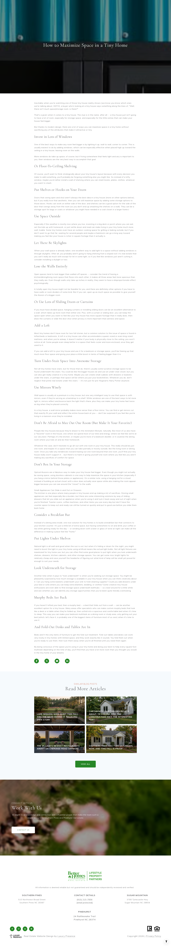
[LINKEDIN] (25, 929)
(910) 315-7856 (84, 899)
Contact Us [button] (23, 830)
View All (85, 764)
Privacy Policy (153, 936)
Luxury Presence (66, 936)
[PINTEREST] (31, 929)
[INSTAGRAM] (18, 929)
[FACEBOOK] (12, 929)
